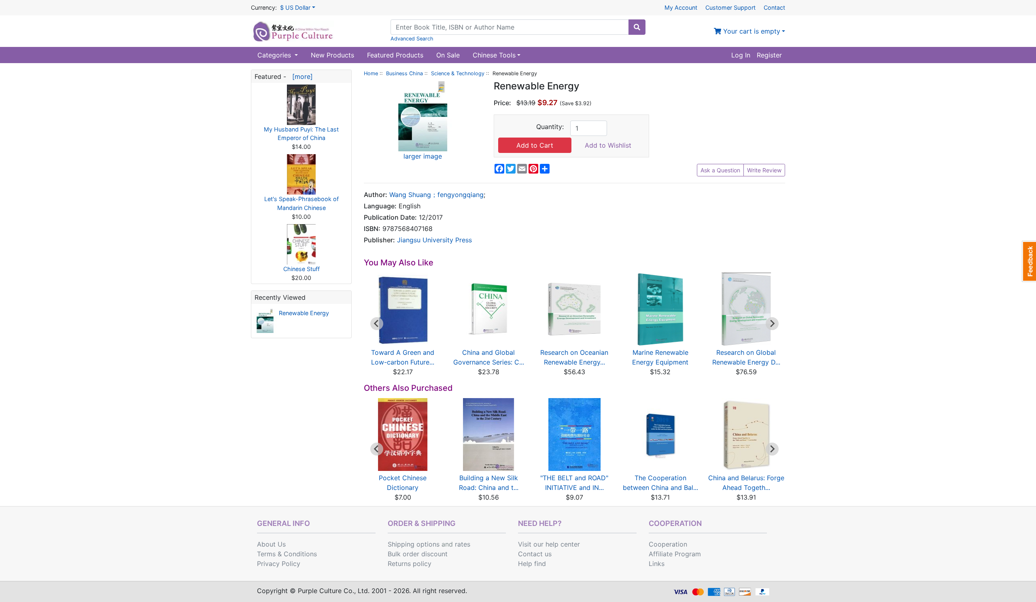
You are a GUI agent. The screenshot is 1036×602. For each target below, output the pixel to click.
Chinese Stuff (301, 268)
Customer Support (730, 7)
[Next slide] (772, 323)
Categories (275, 55)
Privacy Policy (278, 564)
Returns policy (409, 564)
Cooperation (668, 544)
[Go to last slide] (376, 323)
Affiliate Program (675, 554)
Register (769, 55)
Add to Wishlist (608, 145)
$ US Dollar (295, 7)
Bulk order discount (418, 554)
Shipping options (413, 544)
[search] (636, 27)
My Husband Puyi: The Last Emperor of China (301, 134)
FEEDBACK (1029, 261)
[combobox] (510, 27)
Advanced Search (412, 39)
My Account (680, 7)
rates (462, 544)
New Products (332, 55)
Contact (774, 7)
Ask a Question (720, 170)
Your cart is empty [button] (750, 31)
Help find (532, 564)
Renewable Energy (304, 312)
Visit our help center (549, 544)
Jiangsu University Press (434, 240)
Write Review (764, 170)
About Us (271, 544)
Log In (740, 55)
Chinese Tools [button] (494, 55)
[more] (300, 76)
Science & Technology (457, 73)
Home (371, 73)
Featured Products (395, 55)
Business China (404, 73)
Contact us (535, 554)
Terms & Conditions (287, 554)
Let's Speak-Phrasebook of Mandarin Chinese (301, 203)
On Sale (448, 55)
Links (656, 564)
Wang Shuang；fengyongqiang (436, 195)
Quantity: (550, 127)
